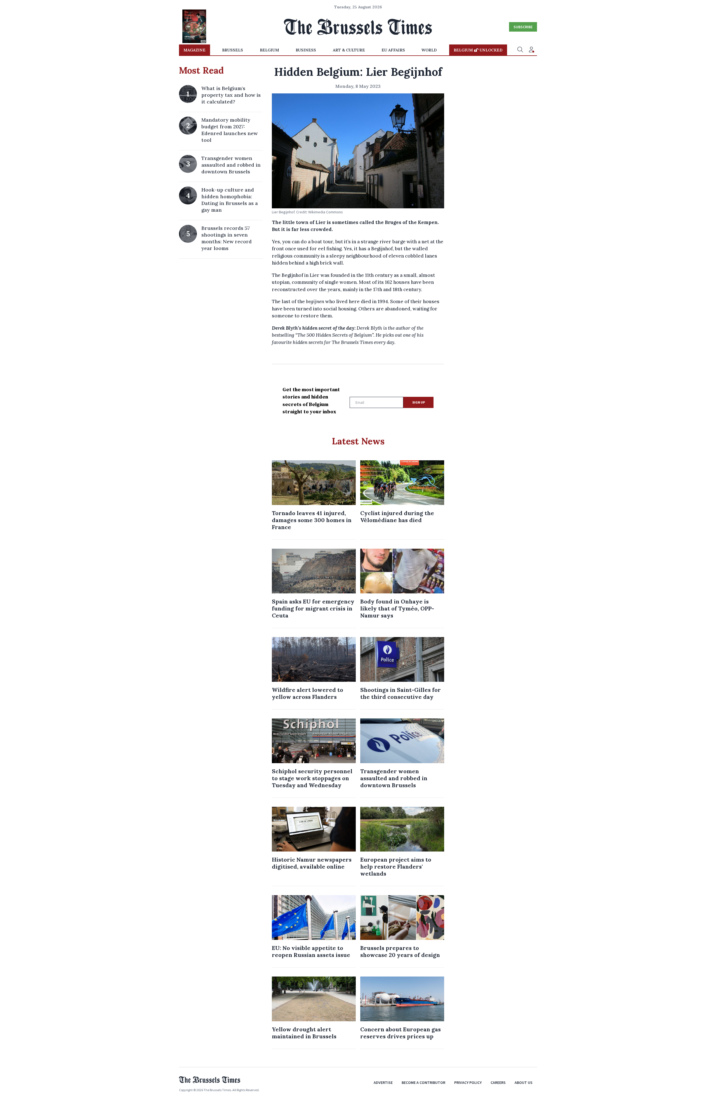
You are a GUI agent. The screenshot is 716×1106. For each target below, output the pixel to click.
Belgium (269, 50)
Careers (498, 1082)
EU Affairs (393, 50)
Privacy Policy (468, 1082)
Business (306, 50)
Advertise (383, 1082)
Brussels (232, 50)
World (429, 50)
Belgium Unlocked (478, 50)
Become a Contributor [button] (423, 1082)
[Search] (520, 50)
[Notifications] (531, 50)
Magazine (194, 50)
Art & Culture (349, 50)
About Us (524, 1082)
